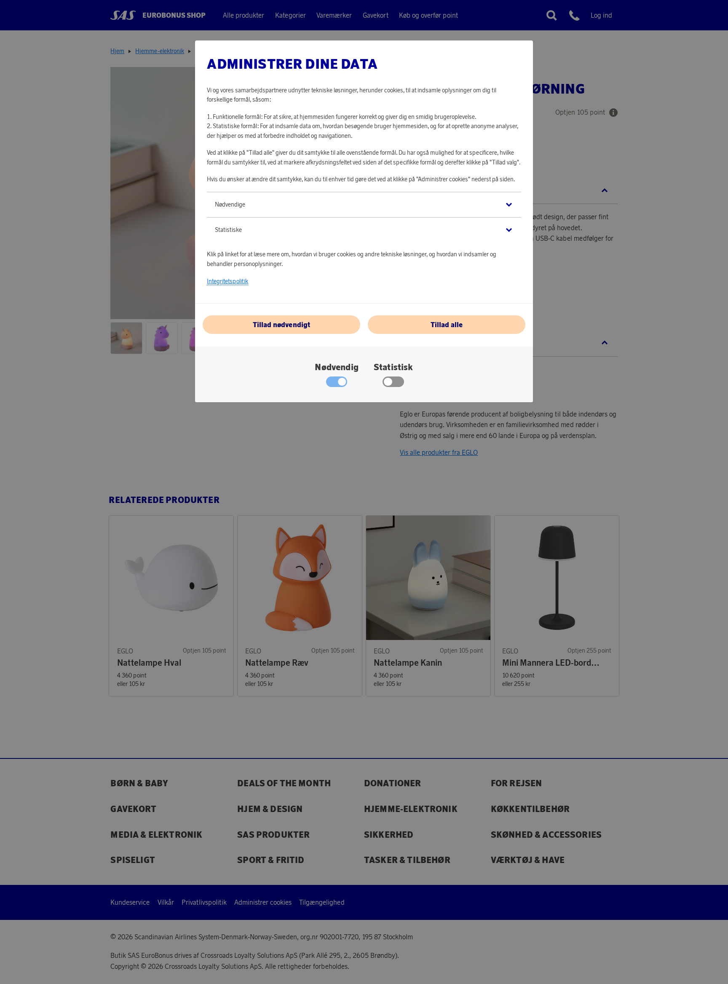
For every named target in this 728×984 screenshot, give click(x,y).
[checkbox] (393, 383)
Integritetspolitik (227, 281)
